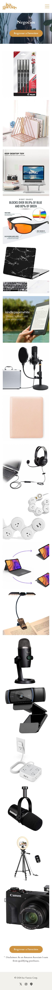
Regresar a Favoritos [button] (26, 33)
